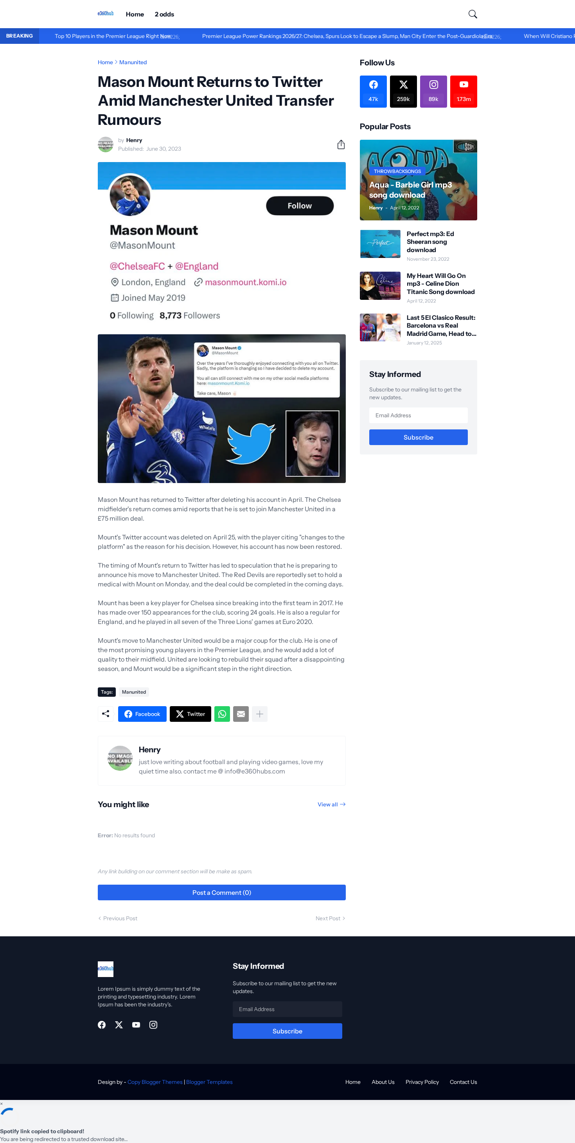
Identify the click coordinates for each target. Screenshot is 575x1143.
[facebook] (102, 1025)
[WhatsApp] (222, 714)
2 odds (164, 14)
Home (135, 14)
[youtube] (136, 1025)
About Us (383, 1081)
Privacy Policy (422, 1081)
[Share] (338, 144)
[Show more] (260, 714)
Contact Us (463, 1081)
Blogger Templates (209, 1081)
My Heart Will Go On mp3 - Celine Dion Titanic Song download (441, 284)
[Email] (241, 714)
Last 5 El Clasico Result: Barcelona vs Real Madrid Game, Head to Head (441, 325)
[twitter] (119, 1025)
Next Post (328, 918)
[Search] (469, 14)
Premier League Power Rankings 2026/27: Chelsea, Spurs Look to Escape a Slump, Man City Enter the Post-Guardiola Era (316, 36)
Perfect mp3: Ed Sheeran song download (430, 242)
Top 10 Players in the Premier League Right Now (81, 36)
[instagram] (153, 1025)
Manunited (133, 62)
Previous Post (120, 918)
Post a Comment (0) (222, 892)
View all (328, 804)
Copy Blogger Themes (155, 1081)
